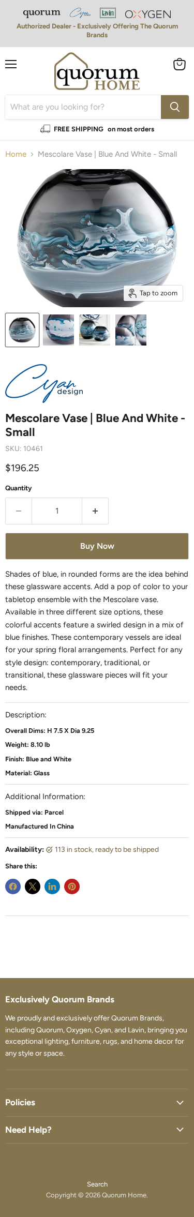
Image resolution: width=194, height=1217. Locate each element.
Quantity (18, 488)
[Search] (175, 107)
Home (15, 154)
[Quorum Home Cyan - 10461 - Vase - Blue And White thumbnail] (22, 330)
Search (97, 1184)
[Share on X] (32, 886)
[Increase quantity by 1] (95, 511)
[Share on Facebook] (13, 886)
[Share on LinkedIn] (52, 886)
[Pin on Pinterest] (72, 886)
